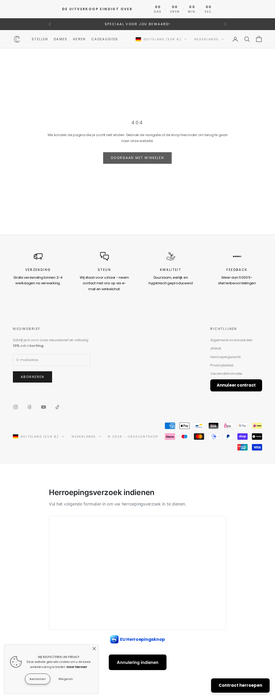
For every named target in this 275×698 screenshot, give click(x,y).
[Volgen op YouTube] (43, 407)
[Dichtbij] (94, 648)
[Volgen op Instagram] (15, 407)
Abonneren (32, 377)
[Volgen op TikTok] (57, 407)
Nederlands (206, 39)
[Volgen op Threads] (29, 407)
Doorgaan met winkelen (137, 157)
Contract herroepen (240, 685)
